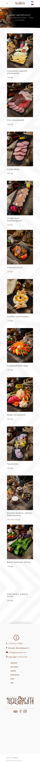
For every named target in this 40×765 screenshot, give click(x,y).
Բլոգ (12, 679)
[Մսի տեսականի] (20, 99)
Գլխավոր (14, 663)
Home (9, 17)
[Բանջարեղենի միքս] (20, 345)
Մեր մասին (15, 667)
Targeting (15, 758)
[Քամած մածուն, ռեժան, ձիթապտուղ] (20, 492)
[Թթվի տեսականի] (20, 394)
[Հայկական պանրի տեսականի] (20, 50)
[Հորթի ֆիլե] (20, 149)
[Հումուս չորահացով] (20, 296)
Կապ (12, 683)
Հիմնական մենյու (20, 17)
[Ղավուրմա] (20, 443)
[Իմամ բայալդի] (20, 247)
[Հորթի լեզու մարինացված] (20, 198)
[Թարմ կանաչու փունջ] (20, 542)
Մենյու (13, 671)
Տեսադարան (15, 675)
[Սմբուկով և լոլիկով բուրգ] (20, 582)
